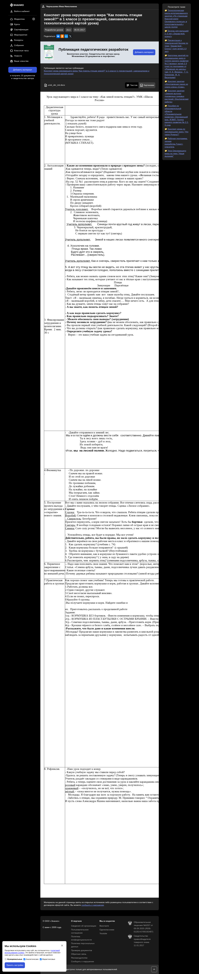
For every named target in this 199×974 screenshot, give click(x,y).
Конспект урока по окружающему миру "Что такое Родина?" (176, 132)
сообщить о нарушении (92, 905)
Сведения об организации (83, 926)
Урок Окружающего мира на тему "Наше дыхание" (175, 153)
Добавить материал (22, 70)
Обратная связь (78, 954)
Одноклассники (107, 930)
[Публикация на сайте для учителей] (49, 52)
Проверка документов (81, 950)
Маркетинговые (48, 959)
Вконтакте (104, 926)
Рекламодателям (79, 958)
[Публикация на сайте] (34, 19)
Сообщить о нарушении (82, 961)
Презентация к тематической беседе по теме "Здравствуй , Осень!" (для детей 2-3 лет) (176, 46)
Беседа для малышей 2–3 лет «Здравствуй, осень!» (177, 34)
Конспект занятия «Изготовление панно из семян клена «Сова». (176, 84)
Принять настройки (14, 965)
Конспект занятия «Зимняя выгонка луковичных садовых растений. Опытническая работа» (177, 96)
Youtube (103, 933)
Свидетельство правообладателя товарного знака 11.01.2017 (142, 941)
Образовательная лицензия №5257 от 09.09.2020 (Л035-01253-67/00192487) (143, 927)
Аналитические (32, 959)
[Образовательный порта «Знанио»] (16, 6)
